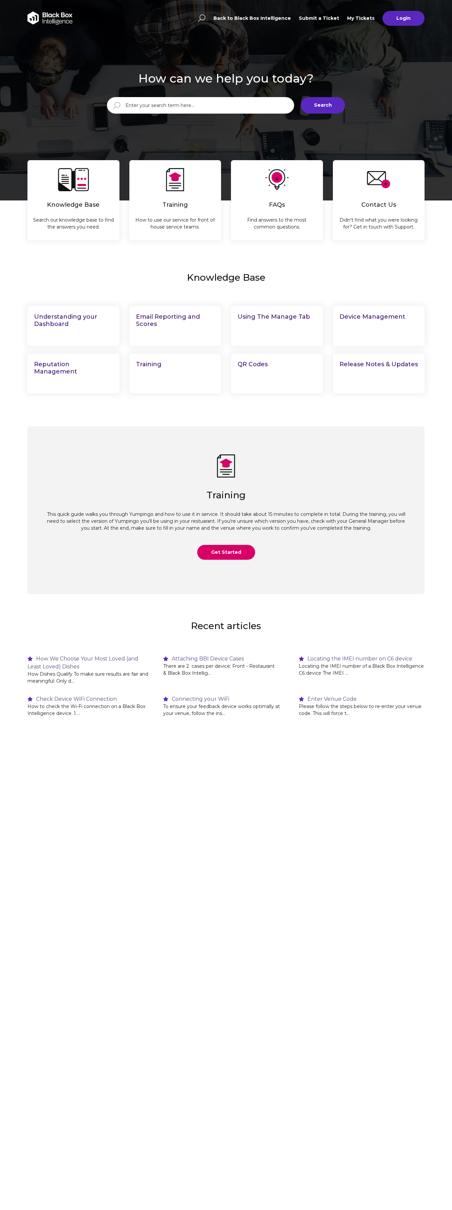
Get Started (226, 552)
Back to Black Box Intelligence (252, 18)
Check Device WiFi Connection (76, 699)
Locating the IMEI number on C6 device (359, 659)
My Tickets (361, 18)
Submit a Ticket (319, 18)
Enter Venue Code (331, 699)
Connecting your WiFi (199, 699)
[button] (200, 18)
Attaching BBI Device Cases (207, 659)
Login (403, 18)
